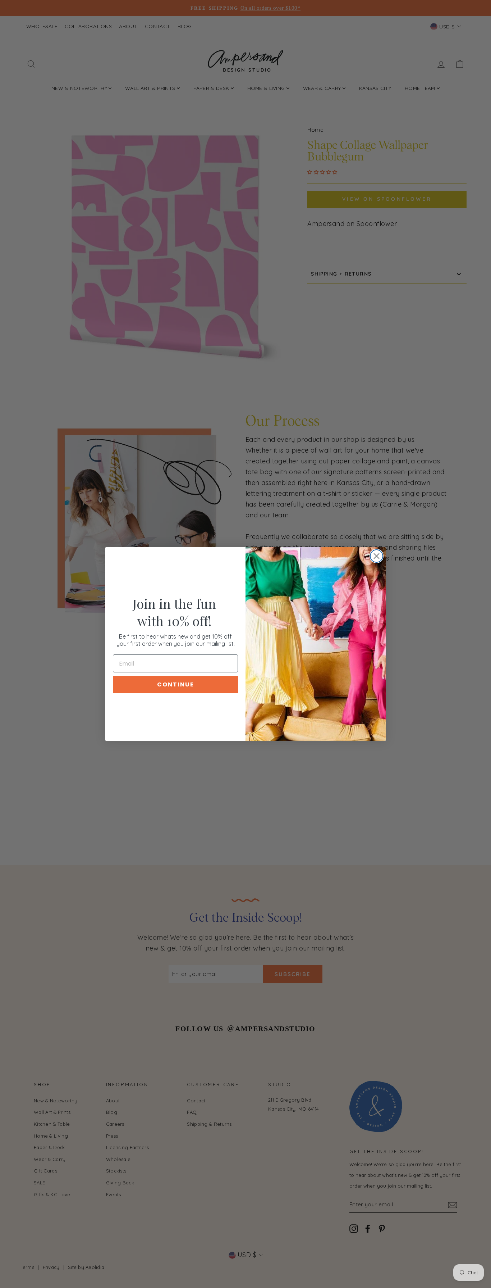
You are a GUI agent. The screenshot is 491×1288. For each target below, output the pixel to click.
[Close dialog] (376, 556)
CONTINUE (175, 684)
